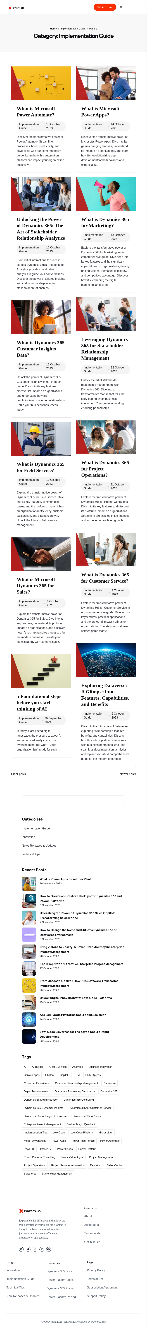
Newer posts (128, 774)
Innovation (28, 837)
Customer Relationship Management (76, 1083)
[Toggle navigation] (122, 7)
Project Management (101, 1157)
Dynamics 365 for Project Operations (45, 1116)
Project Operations (35, 1165)
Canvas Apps (32, 1074)
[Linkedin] (21, 1249)
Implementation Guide (36, 828)
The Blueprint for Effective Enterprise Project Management (82, 964)
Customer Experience (36, 1083)
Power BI (29, 1148)
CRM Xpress (93, 1074)
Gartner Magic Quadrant (81, 1124)
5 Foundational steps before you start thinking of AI (39, 703)
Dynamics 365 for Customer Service (90, 1107)
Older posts (18, 774)
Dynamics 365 (108, 1091)
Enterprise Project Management (42, 1124)
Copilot (64, 1074)
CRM (77, 1074)
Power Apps (59, 1140)
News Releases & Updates (39, 845)
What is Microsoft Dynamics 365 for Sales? (36, 586)
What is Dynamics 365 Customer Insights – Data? (41, 349)
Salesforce (30, 1173)
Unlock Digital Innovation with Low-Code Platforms (76, 998)
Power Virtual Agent (72, 1157)
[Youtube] (48, 1249)
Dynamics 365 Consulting (79, 1099)
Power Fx (45, 1148)
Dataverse (109, 1083)
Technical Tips (31, 854)
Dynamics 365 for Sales (87, 1116)
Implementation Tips (35, 1132)
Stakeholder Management (57, 1173)
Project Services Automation (67, 1165)
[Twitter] (28, 1249)
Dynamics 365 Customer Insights (43, 1107)
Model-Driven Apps (35, 1140)
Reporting (95, 1165)
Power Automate (110, 1140)
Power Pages (65, 1148)
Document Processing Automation (75, 1091)
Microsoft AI (106, 1132)
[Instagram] (41, 1249)
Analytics (77, 1066)
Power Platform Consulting (39, 1157)
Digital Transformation (36, 1091)
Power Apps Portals (83, 1140)
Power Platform (87, 1148)
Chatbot (49, 1074)
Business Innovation (100, 1066)
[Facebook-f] (35, 1249)
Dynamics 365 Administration (41, 1099)
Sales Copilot (114, 1165)
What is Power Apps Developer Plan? (65, 879)
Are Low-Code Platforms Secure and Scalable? (73, 1015)
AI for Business (58, 1066)
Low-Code (59, 1132)
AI (25, 1066)
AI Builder (37, 1066)
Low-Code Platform (81, 1132)
